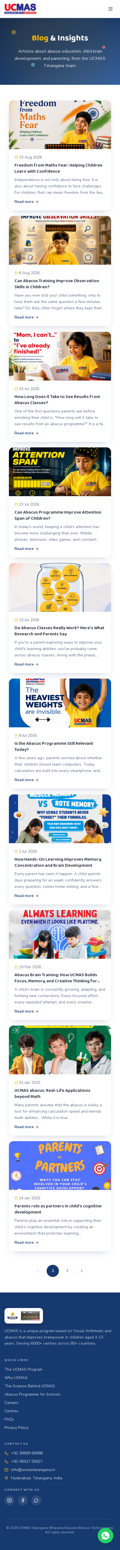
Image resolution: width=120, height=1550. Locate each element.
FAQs (9, 1419)
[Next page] (82, 1271)
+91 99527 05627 (27, 1461)
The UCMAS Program (23, 1369)
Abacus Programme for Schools (32, 1394)
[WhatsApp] (36, 1500)
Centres (11, 1411)
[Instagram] (9, 1500)
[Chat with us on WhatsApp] (105, 1535)
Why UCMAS (16, 1377)
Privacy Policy (16, 1427)
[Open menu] (110, 9)
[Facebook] (23, 1500)
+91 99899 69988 (27, 1453)
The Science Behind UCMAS (29, 1386)
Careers (11, 1402)
